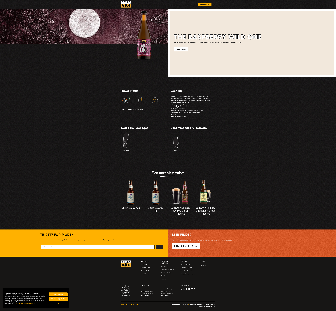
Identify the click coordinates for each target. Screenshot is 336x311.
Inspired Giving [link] (166, 273)
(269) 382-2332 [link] (145, 295)
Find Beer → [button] (185, 246)
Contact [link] (132, 304)
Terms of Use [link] (175, 304)
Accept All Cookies (58, 294)
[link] (126, 4)
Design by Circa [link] (210, 304)
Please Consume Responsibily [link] (207, 306)
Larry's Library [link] (182, 105)
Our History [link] (165, 266)
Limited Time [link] (145, 267)
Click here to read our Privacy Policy (25, 303)
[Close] (67, 290)
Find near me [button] (181, 49)
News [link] (202, 261)
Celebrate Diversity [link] (167, 269)
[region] (36, 298)
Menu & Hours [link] (185, 264)
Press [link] (137, 304)
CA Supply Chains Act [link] (196, 304)
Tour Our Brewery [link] (187, 271)
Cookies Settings (58, 304)
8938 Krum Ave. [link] (165, 291)
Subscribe (159, 246)
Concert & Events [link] (186, 267)
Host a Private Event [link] (188, 274)
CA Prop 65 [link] (184, 304)
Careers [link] (163, 279)
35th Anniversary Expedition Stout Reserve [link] (205, 210)
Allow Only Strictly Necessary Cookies (58, 299)
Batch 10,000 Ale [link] (155, 209)
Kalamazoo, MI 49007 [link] (147, 293)
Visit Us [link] (184, 261)
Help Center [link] (165, 276)
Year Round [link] (145, 264)
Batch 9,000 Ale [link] (130, 207)
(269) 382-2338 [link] (165, 295)
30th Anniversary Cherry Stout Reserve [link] (180, 210)
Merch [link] (203, 265)
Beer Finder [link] (145, 274)
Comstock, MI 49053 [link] (167, 293)
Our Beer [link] (145, 261)
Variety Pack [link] (145, 271)
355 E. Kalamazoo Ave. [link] (147, 291)
